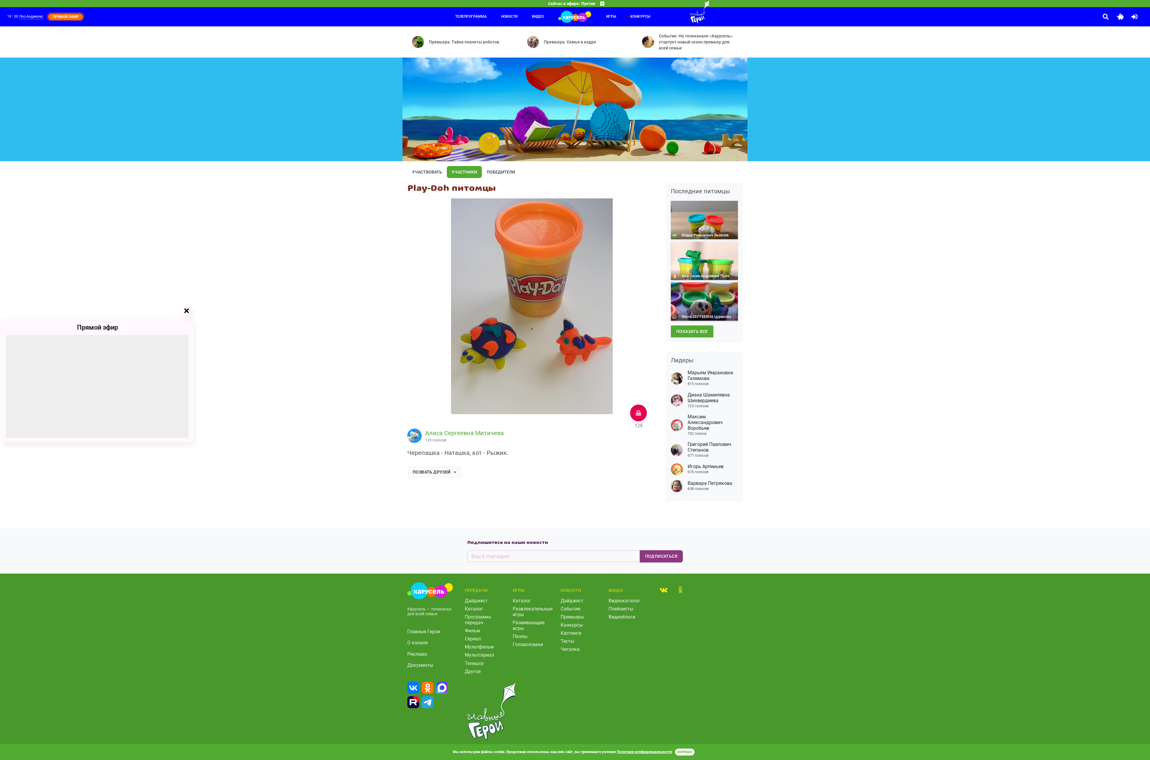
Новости (509, 16)
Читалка (570, 649)
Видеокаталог (624, 601)
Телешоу (474, 663)
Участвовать (427, 172)
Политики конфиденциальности (644, 752)
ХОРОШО (684, 752)
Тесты (567, 641)
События (570, 609)
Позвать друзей (432, 472)
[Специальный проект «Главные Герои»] (680, 12)
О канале (417, 643)
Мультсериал (479, 655)
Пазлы (520, 636)
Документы (420, 665)
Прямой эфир (97, 327)
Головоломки (528, 644)
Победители (501, 172)
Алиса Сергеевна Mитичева (464, 433)
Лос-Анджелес (31, 16)
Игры (611, 16)
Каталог (474, 609)
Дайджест (476, 601)
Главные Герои (423, 631)
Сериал (473, 639)
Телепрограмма (471, 16)
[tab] (663, 590)
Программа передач (478, 619)
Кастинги (571, 633)
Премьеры (572, 617)
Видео (538, 16)
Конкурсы (640, 16)
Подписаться (661, 556)
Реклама (417, 654)
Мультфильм (479, 647)
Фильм (472, 631)
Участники (464, 172)
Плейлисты (621, 609)
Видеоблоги (622, 617)
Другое (473, 671)
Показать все (692, 331)
